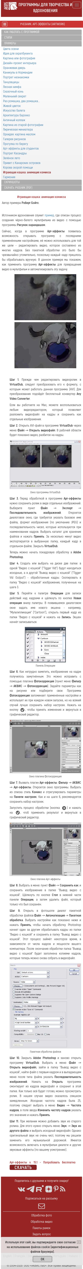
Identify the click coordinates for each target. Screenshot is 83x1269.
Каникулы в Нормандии (17, 72)
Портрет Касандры (15, 153)
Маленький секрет (14, 96)
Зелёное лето (11, 158)
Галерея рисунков (14, 139)
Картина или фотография (19, 58)
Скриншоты (12, 182)
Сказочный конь (13, 91)
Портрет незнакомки (16, 77)
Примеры (10, 43)
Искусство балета (14, 110)
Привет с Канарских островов (21, 163)
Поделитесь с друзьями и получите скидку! (42, 1181)
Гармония (9, 177)
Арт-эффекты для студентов (21, 148)
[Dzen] (48, 1189)
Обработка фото (41, 1215)
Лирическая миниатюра (18, 129)
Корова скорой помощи (18, 167)
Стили (8, 38)
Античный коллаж (14, 120)
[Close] (79, 1242)
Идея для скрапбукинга (18, 53)
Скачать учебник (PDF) (18, 188)
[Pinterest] (56, 1189)
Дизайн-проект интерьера (19, 63)
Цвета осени (11, 49)
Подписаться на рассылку (41, 1198)
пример (49, 215)
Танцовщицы (11, 82)
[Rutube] (40, 1188)
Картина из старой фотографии (23, 125)
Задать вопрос (41, 1234)
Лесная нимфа (12, 87)
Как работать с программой (21, 32)
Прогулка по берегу (15, 144)
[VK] (21, 1189)
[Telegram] (30, 1189)
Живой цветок (12, 106)
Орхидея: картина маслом (19, 134)
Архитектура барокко (16, 115)
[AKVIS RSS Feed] (62, 1189)
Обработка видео (42, 1222)
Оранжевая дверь (14, 68)
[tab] (41, 32)
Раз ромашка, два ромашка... (21, 101)
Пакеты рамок (41, 1228)
